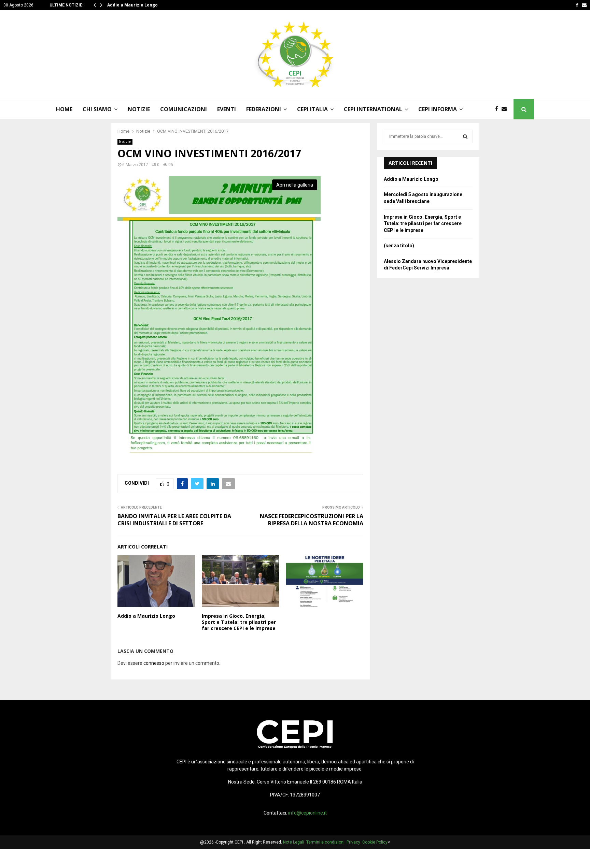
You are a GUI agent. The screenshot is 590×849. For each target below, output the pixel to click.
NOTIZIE (139, 109)
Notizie (125, 142)
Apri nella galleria (294, 185)
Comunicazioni (183, 109)
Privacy (354, 842)
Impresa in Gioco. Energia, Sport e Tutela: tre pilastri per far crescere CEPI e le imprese (239, 622)
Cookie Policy (375, 842)
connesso (153, 663)
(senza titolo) (399, 245)
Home (64, 109)
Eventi (226, 109)
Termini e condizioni (326, 842)
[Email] (506, 109)
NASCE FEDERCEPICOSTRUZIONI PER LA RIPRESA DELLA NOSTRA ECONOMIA (311, 519)
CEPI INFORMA (437, 109)
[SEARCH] (465, 136)
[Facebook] (498, 109)
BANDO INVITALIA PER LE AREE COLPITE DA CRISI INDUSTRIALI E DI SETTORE (174, 519)
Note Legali (294, 842)
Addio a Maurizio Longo (132, 5)
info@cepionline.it (307, 813)
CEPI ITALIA (312, 109)
